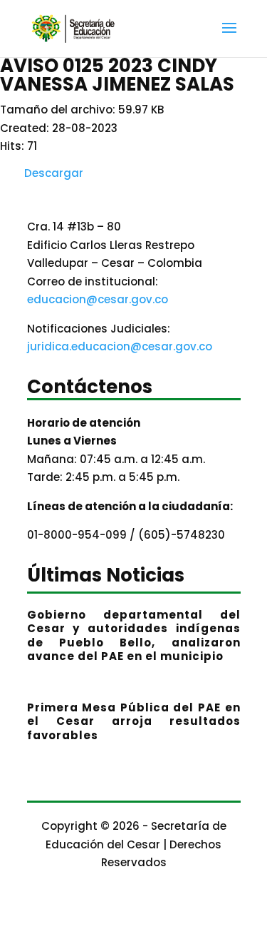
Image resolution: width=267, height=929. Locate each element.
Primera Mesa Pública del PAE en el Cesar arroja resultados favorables (134, 721)
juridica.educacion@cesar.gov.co (119, 346)
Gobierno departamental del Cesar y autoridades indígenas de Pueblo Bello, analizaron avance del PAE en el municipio (134, 635)
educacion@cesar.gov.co (97, 299)
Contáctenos (89, 388)
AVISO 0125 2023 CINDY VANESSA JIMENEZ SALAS (117, 75)
